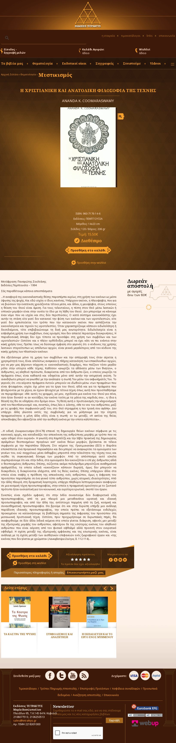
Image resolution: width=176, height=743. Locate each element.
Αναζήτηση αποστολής (87, 695)
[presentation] (105, 588)
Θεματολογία (28, 74)
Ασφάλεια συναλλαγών (126, 688)
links (150, 36)
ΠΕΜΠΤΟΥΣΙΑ (94, 219)
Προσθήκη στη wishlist (32, 563)
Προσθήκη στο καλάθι (88, 250)
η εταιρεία (108, 36)
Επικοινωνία (111, 695)
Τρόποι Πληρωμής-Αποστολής (58, 688)
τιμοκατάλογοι (130, 36)
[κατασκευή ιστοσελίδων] (145, 725)
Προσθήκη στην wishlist (91, 263)
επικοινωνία (167, 36)
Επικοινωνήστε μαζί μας (85, 572)
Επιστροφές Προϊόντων (94, 688)
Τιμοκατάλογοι (28, 688)
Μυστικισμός (55, 74)
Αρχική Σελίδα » (10, 74)
